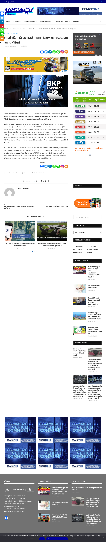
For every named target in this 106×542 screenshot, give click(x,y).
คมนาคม (15, 33)
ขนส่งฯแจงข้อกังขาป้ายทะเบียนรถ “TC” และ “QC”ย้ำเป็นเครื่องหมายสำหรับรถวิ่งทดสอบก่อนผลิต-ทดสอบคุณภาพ (79, 391)
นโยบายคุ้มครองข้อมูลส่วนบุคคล (57, 539)
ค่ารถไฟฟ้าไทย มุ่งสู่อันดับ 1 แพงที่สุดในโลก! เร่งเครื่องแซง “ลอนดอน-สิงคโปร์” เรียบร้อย (94, 272)
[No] (103, 538)
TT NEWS (76, 21)
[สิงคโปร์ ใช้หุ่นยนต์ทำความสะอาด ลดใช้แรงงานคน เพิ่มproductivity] (79, 301)
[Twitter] (46, 52)
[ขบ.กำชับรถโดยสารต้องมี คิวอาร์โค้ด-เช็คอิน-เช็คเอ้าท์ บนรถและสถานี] (20, 231)
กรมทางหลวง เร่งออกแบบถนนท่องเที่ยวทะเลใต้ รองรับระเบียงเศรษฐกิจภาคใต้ (52, 244)
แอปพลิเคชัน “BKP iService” (36, 173)
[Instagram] (62, 52)
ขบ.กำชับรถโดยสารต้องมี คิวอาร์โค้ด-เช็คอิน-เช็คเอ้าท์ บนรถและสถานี (20, 244)
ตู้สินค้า (24, 173)
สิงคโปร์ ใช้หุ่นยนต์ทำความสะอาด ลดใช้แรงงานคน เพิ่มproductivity (94, 301)
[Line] (58, 52)
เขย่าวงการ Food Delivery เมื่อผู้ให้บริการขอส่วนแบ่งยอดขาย (95, 330)
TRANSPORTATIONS (62, 21)
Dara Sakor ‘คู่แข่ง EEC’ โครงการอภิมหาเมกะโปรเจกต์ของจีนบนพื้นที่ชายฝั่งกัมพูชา (94, 316)
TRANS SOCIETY (45, 21)
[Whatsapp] (54, 52)
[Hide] (1, 42)
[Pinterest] (2, 26)
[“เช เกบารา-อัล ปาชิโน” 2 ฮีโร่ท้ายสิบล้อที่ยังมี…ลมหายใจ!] (44, 518)
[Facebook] (42, 52)
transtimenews (13, 46)
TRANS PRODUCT (30, 21)
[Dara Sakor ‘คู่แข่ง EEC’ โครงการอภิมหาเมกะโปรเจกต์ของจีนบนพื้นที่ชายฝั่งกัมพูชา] (79, 316)
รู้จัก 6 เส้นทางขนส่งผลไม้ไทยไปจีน (94, 286)
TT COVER (16, 21)
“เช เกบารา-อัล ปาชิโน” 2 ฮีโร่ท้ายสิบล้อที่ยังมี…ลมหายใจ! (59, 517)
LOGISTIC (31, 28)
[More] (66, 52)
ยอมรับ (42, 539)
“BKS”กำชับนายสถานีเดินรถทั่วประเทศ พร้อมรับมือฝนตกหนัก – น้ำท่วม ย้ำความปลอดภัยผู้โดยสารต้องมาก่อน (95, 364)
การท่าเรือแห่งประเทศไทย (12, 173)
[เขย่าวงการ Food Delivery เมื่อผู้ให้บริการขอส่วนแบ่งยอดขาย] (79, 330)
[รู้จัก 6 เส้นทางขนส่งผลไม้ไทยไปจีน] (79, 288)
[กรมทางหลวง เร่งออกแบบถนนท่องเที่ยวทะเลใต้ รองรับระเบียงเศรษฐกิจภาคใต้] (52, 231)
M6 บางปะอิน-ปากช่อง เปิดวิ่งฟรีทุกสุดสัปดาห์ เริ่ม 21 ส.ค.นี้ (79, 352)
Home (8, 21)
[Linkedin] (50, 52)
